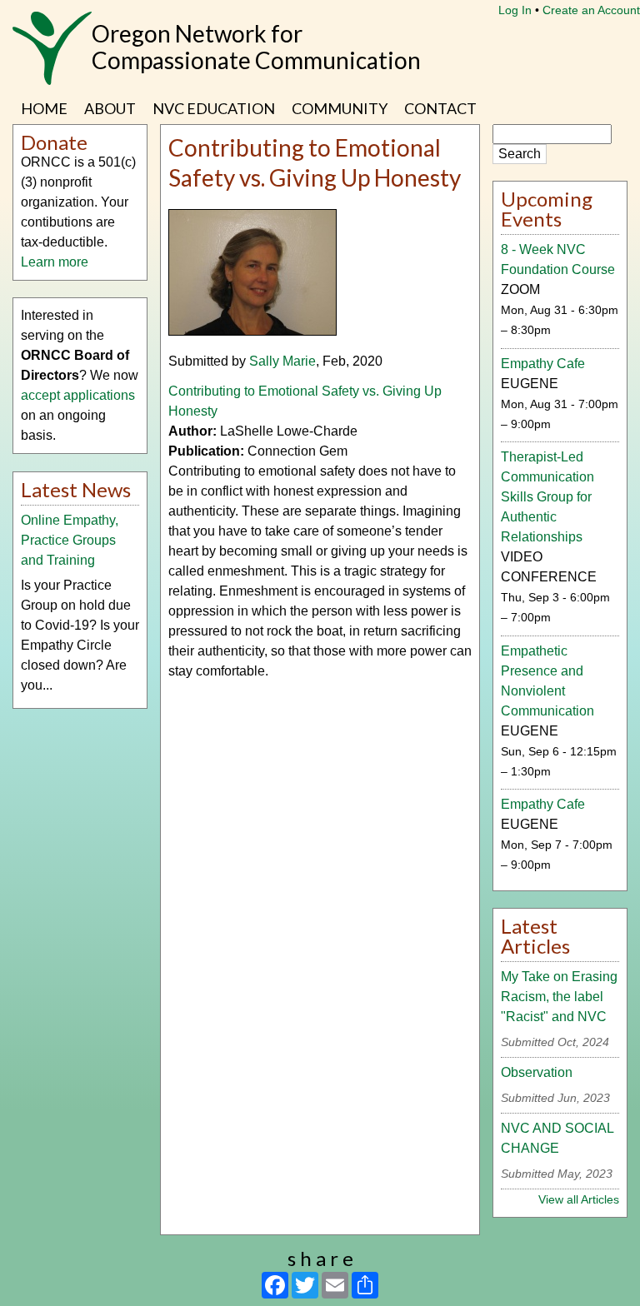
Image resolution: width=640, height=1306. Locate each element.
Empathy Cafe (543, 363)
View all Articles (578, 1199)
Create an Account (591, 10)
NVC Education (213, 108)
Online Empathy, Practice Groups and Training (69, 540)
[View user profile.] (252, 331)
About (110, 108)
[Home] (52, 56)
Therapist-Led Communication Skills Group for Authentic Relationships (547, 497)
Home (44, 108)
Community (340, 108)
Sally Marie (282, 361)
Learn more (54, 262)
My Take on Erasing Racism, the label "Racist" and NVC (559, 997)
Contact (440, 108)
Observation (536, 1072)
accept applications (78, 395)
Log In (515, 10)
